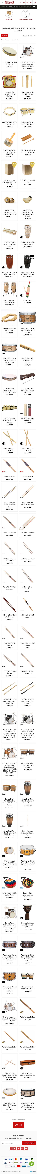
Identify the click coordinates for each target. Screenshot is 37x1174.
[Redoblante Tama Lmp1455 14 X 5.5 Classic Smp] (9, 347)
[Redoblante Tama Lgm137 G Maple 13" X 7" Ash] (27, 317)
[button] (20, 2)
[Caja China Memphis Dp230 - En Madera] (27, 139)
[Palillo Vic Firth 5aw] (27, 522)
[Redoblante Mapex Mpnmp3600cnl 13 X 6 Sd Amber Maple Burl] (27, 850)
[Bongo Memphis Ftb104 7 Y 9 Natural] (27, 111)
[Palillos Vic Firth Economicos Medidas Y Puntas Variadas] (9, 1062)
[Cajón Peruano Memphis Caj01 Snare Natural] (9, 169)
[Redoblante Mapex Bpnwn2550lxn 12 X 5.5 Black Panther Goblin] (27, 944)
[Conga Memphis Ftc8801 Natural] (9, 289)
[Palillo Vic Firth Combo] (27, 576)
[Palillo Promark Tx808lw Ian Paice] (27, 492)
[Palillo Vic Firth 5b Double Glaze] (9, 548)
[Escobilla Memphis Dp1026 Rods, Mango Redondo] (9, 688)
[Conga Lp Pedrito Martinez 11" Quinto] (27, 261)
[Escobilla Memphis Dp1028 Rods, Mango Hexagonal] (27, 688)
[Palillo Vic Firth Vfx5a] (27, 604)
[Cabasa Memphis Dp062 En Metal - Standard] (9, 139)
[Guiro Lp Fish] (27, 289)
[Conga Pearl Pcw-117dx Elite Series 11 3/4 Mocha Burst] (9, 820)
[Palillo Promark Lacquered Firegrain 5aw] (27, 820)
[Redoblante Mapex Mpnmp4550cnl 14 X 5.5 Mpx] (9, 976)
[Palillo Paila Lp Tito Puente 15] (27, 437)
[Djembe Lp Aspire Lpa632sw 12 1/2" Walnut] (27, 912)
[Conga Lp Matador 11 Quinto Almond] (9, 261)
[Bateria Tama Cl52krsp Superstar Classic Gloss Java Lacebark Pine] (9, 912)
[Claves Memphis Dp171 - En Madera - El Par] (9, 231)
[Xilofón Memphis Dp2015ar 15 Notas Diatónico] (27, 377)
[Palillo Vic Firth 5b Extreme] (9, 632)
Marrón (15, 40)
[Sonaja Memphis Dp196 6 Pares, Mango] (27, 347)
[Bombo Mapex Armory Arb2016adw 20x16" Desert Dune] (9, 850)
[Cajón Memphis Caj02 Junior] (27, 169)
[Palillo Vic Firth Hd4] (27, 660)
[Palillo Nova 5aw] (27, 465)
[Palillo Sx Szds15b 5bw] (9, 1036)
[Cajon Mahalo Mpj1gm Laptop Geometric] (27, 882)
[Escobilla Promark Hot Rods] (27, 407)
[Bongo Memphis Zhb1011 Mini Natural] (27, 976)
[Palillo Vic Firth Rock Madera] (27, 632)
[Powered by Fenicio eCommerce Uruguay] (33, 1171)
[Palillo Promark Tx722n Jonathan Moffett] (9, 492)
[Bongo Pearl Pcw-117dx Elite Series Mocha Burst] (27, 752)
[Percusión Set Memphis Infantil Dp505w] (9, 81)
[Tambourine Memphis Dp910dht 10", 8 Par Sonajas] (9, 377)
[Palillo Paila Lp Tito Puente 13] (9, 437)
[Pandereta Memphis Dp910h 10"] (9, 51)
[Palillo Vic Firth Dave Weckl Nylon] (9, 604)
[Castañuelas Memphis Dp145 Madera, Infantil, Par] (9, 199)
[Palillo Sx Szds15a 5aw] (27, 1006)
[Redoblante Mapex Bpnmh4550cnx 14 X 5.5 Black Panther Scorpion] (9, 944)
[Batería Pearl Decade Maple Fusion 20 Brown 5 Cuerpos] (27, 51)
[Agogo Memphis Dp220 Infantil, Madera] (27, 81)
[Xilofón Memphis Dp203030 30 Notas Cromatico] (9, 407)
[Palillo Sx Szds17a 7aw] (27, 1036)
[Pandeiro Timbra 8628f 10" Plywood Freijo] (9, 1092)
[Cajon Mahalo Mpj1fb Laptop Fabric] (9, 882)
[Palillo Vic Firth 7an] (9, 576)
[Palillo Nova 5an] (9, 465)
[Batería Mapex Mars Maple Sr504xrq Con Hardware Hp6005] (9, 1006)
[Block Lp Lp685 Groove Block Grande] (27, 1062)
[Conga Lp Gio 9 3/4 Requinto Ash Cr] (27, 231)
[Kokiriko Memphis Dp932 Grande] (9, 317)
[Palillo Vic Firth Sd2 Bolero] (9, 660)
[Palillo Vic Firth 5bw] (27, 548)
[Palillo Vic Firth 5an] (9, 522)
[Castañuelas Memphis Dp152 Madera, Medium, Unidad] (27, 199)
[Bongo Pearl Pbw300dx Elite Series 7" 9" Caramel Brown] (9, 788)
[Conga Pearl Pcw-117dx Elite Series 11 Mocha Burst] (27, 788)
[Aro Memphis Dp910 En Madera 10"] (9, 111)
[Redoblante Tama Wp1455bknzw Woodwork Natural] (27, 1092)
